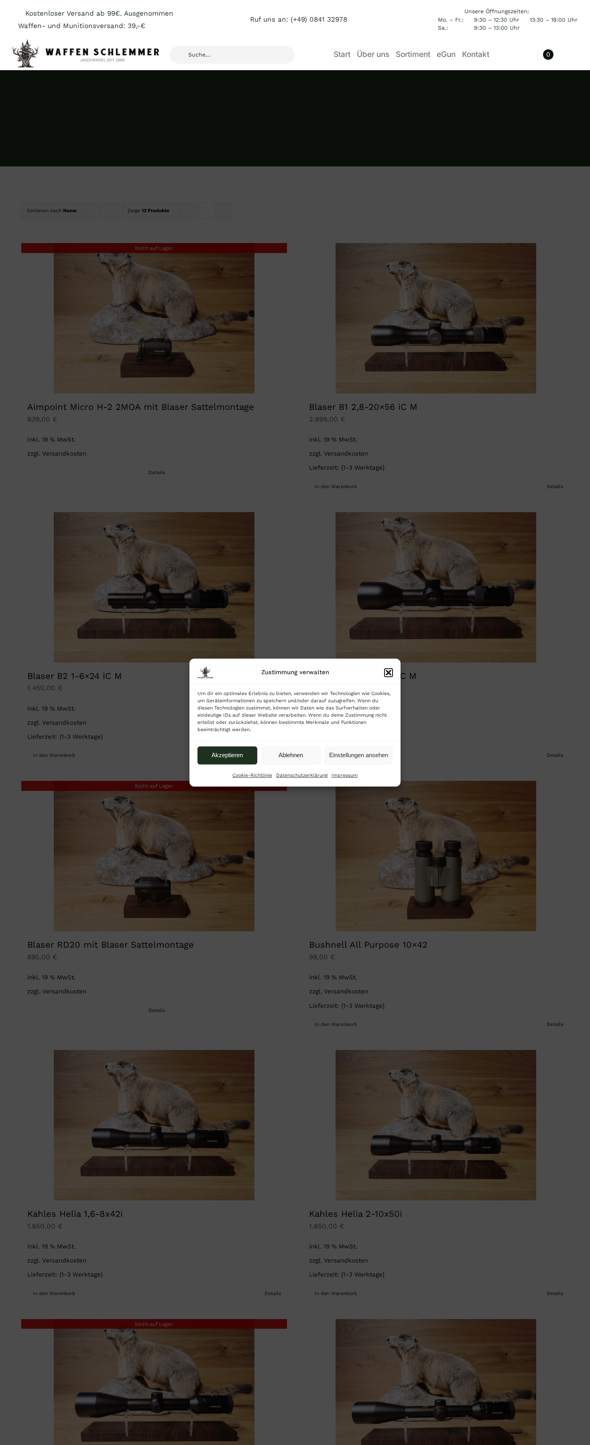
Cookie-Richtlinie (252, 775)
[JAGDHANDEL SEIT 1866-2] (88, 43)
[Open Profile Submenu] (574, 54)
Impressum (345, 775)
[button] (389, 673)
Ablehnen (291, 755)
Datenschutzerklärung (302, 775)
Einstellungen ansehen (358, 755)
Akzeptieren (227, 755)
